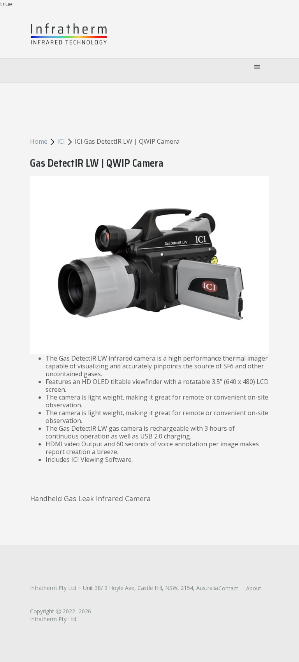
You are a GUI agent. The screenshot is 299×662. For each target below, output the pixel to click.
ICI (61, 141)
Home (38, 141)
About (253, 588)
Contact (228, 588)
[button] (257, 68)
